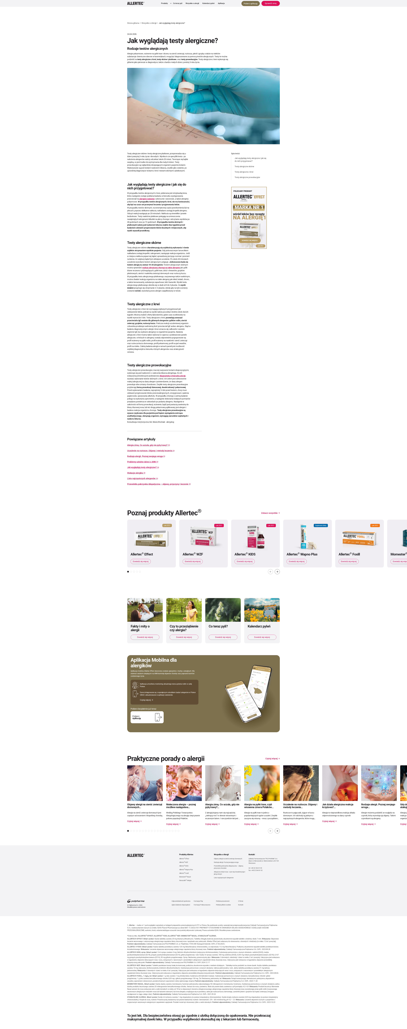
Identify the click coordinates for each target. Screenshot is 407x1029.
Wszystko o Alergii (149, 23)
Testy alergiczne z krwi (244, 172)
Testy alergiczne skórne (244, 166)
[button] (165, 3)
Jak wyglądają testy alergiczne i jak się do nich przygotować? (250, 159)
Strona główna (133, 23)
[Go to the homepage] (136, 855)
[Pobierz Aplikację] (147, 717)
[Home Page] (135, 3)
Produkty (164, 3)
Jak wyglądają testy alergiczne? (172, 23)
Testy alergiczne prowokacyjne (247, 177)
